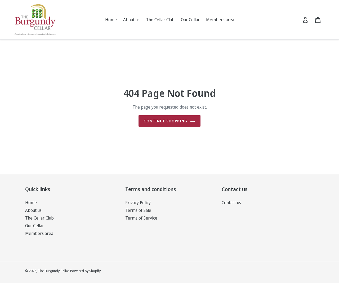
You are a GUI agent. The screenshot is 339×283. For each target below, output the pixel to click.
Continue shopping (165, 120)
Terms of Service (141, 218)
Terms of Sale (138, 210)
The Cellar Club (39, 218)
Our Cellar (34, 226)
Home (31, 202)
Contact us (231, 202)
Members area (39, 233)
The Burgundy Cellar (53, 270)
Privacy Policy (138, 202)
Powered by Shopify (85, 270)
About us (33, 210)
